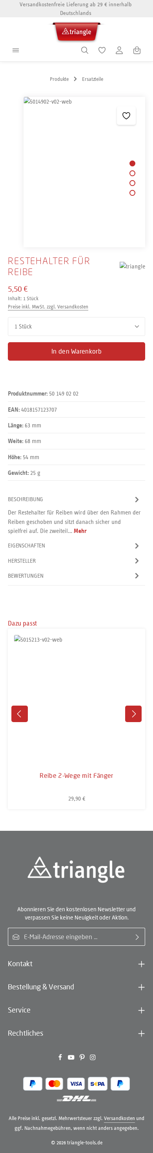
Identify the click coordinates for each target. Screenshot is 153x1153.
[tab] (74, 515)
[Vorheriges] (19, 714)
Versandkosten (119, 1118)
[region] (76, 172)
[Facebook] (61, 1059)
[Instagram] (92, 1059)
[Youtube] (72, 1059)
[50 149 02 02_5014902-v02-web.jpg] (84, 172)
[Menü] (16, 50)
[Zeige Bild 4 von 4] (132, 193)
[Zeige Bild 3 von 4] (132, 183)
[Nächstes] (133, 714)
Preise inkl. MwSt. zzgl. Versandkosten (48, 307)
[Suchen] (85, 50)
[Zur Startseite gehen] (76, 30)
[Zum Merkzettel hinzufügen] (126, 115)
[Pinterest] (83, 1059)
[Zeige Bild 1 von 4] (132, 163)
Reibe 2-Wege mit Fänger (76, 775)
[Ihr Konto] (119, 50)
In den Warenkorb (76, 351)
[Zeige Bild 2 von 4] (132, 173)
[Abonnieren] (137, 937)
